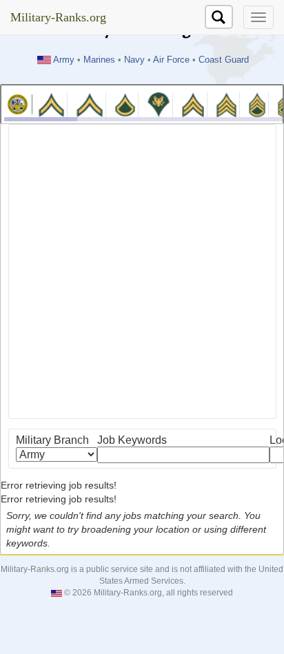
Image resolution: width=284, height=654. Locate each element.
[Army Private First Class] (125, 104)
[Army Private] (51, 104)
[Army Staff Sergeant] (257, 104)
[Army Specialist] (158, 104)
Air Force (171, 60)
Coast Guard (224, 60)
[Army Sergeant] (226, 104)
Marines (99, 60)
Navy (134, 60)
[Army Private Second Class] (89, 104)
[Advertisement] (142, 271)
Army (63, 60)
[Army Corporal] (193, 104)
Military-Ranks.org (58, 17)
